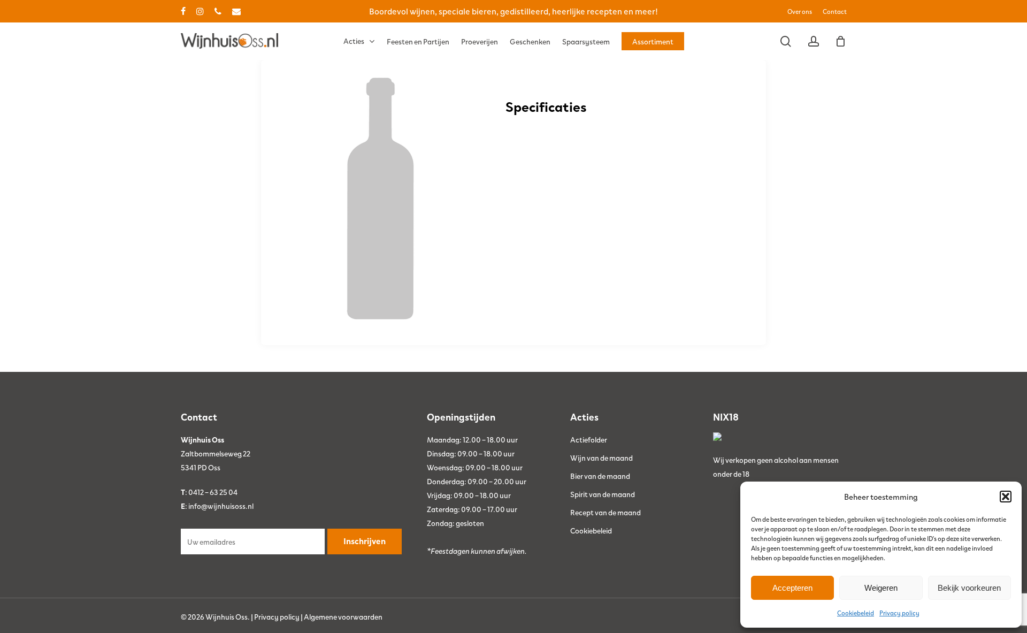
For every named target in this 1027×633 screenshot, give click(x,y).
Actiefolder (588, 439)
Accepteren (792, 587)
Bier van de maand (600, 475)
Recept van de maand (605, 512)
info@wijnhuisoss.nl (221, 505)
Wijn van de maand (601, 457)
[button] (1005, 496)
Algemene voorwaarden (343, 616)
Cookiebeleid (855, 612)
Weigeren (881, 587)
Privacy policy (899, 612)
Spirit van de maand (602, 494)
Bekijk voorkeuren (969, 587)
